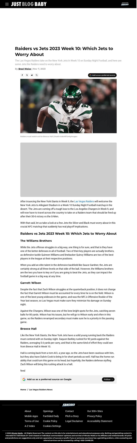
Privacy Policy (94, 416)
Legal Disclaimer (74, 421)
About (28, 411)
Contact (69, 411)
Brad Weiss (24, 69)
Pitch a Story (72, 416)
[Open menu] (7, 4)
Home (23, 389)
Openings (48, 411)
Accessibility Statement (99, 421)
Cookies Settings (52, 426)
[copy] (37, 75)
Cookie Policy (50, 421)
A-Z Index (30, 426)
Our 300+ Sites (95, 411)
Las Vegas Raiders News (40, 389)
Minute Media (17, 433)
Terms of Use (32, 421)
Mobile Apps (31, 416)
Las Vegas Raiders (84, 201)
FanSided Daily (51, 416)
